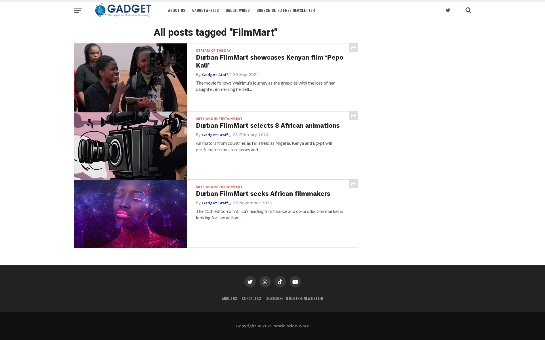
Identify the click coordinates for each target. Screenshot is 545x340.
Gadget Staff (215, 74)
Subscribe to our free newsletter (294, 298)
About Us (176, 10)
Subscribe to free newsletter (286, 10)
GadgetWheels (205, 10)
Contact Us (251, 298)
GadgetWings (238, 10)
